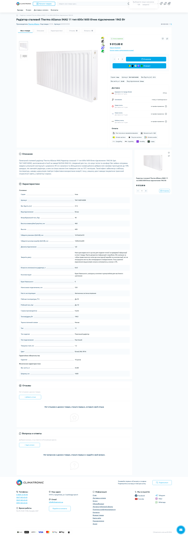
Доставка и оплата (41, 10)
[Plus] (122, 59)
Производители (98, 521)
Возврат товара (98, 515)
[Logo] (23, 3)
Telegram (162, 495)
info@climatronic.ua (56, 502)
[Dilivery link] (166, 106)
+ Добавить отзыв (30, 397)
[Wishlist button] (163, 38)
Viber (160, 499)
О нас (95, 495)
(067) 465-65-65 (21, 497)
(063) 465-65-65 (21, 500)
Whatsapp (162, 502)
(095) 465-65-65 (21, 503)
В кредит (147, 66)
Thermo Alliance (34, 24)
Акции (95, 524)
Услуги (28, 10)
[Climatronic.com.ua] (54, 483)
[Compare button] (167, 38)
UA (139, 4)
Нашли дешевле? (115, 47)
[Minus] (114, 59)
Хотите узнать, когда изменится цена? (122, 50)
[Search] (129, 4)
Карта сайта (97, 518)
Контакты (54, 10)
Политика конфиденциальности (104, 509)
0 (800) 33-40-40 (22, 495)
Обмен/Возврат (98, 504)
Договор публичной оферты (103, 507)
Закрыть (145, 4)
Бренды (20, 10)
